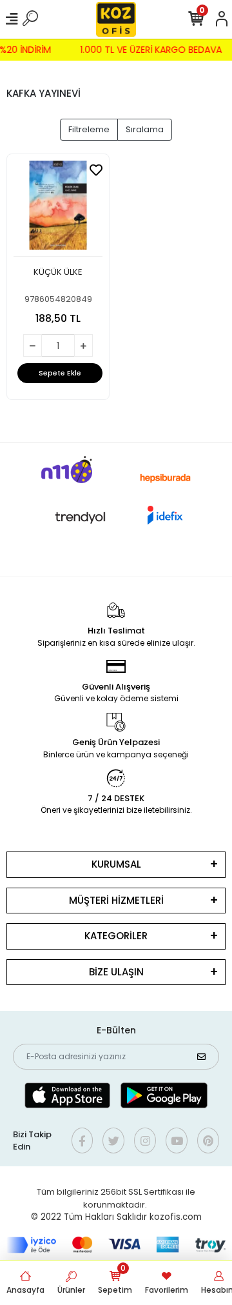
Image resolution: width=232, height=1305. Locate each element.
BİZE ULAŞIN (116, 972)
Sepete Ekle (60, 373)
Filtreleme (89, 129)
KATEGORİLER (116, 935)
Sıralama (145, 129)
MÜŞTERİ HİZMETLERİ (116, 900)
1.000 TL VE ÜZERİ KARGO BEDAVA (152, 49)
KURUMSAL (116, 864)
